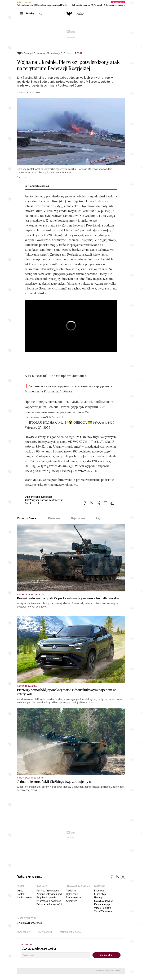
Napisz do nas (24, 897)
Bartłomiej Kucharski (37, 186)
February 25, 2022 (37, 427)
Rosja (78, 53)
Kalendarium (45, 932)
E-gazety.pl (100, 894)
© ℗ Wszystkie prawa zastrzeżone (44, 500)
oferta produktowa (70, 932)
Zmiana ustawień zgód (49, 894)
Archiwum (71, 901)
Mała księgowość (103, 901)
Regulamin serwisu (47, 897)
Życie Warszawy (103, 911)
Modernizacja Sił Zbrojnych (60, 53)
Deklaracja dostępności (49, 904)
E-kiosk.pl (99, 890)
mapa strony (23, 932)
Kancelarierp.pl (102, 904)
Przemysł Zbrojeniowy (34, 53)
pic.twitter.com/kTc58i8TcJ (44, 417)
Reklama (71, 890)
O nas (20, 890)
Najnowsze (78, 518)
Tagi (98, 518)
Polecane (54, 518)
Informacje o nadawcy (49, 901)
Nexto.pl (98, 897)
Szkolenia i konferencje (29, 923)
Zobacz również (27, 518)
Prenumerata (73, 897)
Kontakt (21, 894)
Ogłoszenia (72, 894)
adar (80, 13)
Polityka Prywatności (48, 890)
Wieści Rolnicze (102, 908)
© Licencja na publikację (38, 496)
